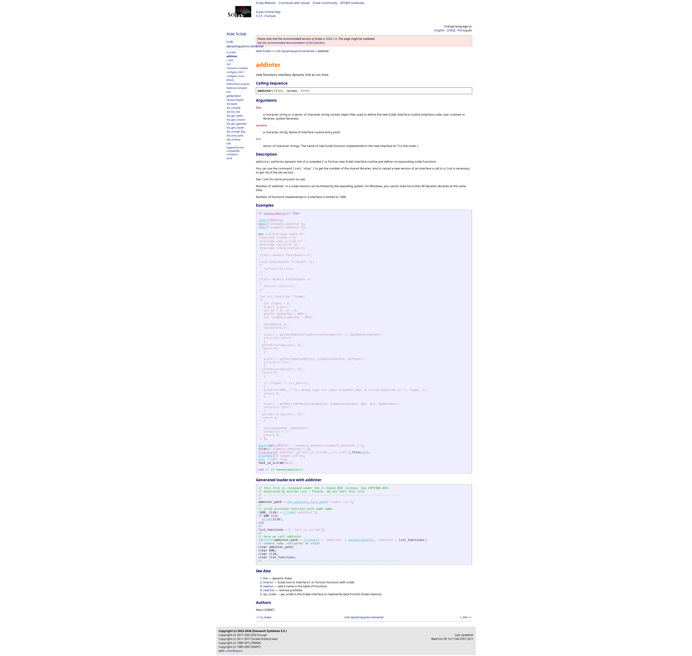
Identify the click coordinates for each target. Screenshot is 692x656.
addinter (232, 56)
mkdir (262, 224)
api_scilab (269, 594)
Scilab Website (266, 3)
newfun (268, 586)
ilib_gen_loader (235, 127)
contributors (234, 651)
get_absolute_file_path (307, 502)
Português (465, 30)
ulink (229, 158)
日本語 (451, 30)
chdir (262, 220)
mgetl (271, 455)
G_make (231, 52)
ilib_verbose (234, 139)
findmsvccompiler (237, 88)
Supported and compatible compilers (235, 151)
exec (261, 459)
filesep (309, 540)
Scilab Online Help (268, 12)
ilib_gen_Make (235, 115)
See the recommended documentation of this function (291, 43)
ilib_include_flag (236, 131)
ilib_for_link (233, 111)
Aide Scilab (236, 33)
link (229, 143)
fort (229, 92)
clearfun (268, 590)
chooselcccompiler (238, 68)
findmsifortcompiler (238, 84)
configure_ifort (235, 72)
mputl (262, 445)
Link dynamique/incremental (245, 43)
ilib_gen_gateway (237, 123)
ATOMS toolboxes (352, 3)
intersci (268, 582)
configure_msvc (236, 76)
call (229, 64)
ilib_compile (234, 107)
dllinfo (230, 80)
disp (261, 455)
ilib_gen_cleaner (236, 119)
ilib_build (232, 103)
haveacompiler (235, 100)
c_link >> (466, 617)
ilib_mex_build (235, 135)
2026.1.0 (331, 39)
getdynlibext (234, 96)
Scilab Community (325, 3)
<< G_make (263, 617)
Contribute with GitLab (294, 3)
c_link (230, 60)
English (439, 30)
